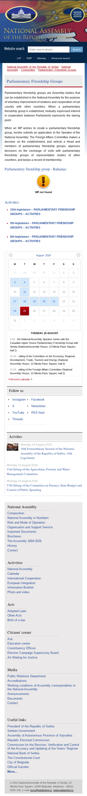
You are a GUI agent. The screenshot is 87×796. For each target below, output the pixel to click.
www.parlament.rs (63, 790)
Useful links (16, 719)
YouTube (18, 412)
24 (14, 311)
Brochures (14, 536)
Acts (10, 604)
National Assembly (22, 506)
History (12, 545)
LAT (19, 58)
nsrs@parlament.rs (41, 790)
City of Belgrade (18, 762)
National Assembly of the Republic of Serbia (32, 66)
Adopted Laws (16, 611)
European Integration (21, 583)
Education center (18, 643)
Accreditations (17, 681)
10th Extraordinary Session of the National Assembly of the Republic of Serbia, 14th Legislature (47, 453)
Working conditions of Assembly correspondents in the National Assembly (41, 687)
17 (14, 301)
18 (24, 301)
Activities (15, 562)
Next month (79, 255)
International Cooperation (24, 578)
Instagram (19, 399)
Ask (10, 639)
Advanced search (60, 58)
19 (34, 301)
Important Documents (21, 531)
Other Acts (14, 615)
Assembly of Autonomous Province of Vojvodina (39, 735)
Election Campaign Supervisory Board (32, 653)
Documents (15, 698)
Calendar (13, 573)
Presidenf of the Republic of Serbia (30, 726)
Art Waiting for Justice (22, 657)
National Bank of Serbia (23, 753)
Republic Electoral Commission (28, 740)
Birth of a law (16, 620)
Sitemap (41, 58)
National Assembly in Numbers (28, 518)
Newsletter (38, 406)
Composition (28, 69)
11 (24, 291)
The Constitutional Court (23, 758)
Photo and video (18, 592)
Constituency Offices (21, 648)
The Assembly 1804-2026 (24, 541)
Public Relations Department (26, 676)
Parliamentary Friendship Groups (57, 69)
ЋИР (29, 58)
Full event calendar (19, 379)
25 (24, 311)
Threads (17, 419)
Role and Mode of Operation (26, 522)
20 (44, 301)
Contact (12, 550)
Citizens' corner (19, 632)
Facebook (38, 399)
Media (12, 669)
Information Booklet (20, 587)
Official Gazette (18, 767)
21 (54, 301)
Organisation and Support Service (30, 527)
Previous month (11, 255)
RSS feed (37, 412)
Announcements (18, 694)
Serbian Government (21, 731)
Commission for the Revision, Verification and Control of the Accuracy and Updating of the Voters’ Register (43, 746)
